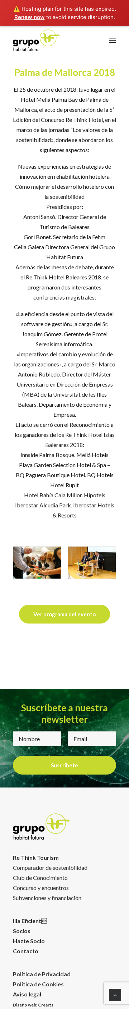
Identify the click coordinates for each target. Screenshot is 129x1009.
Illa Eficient (30, 920)
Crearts (45, 1005)
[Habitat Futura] (36, 40)
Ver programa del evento (64, 614)
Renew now (29, 17)
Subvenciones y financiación (47, 897)
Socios (21, 930)
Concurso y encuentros (41, 887)
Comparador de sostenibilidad (50, 867)
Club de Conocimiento (40, 877)
